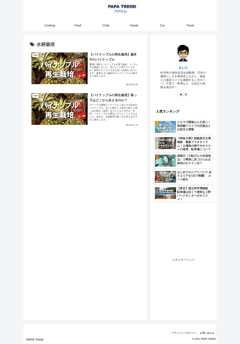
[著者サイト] (181, 94)
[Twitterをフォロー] (186, 94)
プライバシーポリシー (183, 333)
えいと (183, 67)
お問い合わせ (207, 333)
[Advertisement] (85, 156)
